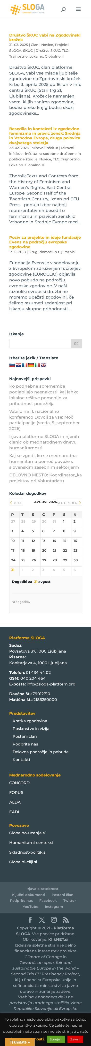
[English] (44, 365)
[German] (31, 365)
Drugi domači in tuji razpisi (52, 252)
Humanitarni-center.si (31, 842)
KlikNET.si (58, 939)
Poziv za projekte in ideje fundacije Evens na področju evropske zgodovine (45, 242)
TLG (65, 50)
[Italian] (37, 365)
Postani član (25, 736)
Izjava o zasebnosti (42, 889)
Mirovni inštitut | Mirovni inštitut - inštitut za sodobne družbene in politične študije (45, 154)
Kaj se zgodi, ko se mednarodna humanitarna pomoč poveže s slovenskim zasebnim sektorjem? (44, 461)
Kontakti (21, 759)
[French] (25, 365)
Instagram (54, 906)
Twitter (69, 900)
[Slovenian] (12, 365)
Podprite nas (25, 744)
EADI (14, 812)
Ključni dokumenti (28, 895)
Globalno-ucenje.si (27, 833)
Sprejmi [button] (56, 1039)
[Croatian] (18, 365)
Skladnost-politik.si (27, 852)
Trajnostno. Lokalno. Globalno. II (36, 56)
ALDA (15, 802)
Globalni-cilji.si (23, 862)
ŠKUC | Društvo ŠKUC (41, 50)
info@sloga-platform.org (51, 684)
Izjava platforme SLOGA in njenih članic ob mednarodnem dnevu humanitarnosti (44, 442)
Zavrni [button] (75, 1039)
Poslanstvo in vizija (31, 728)
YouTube (30, 906)
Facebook (48, 900)
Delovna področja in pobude (41, 752)
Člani (35, 45)
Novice (47, 45)
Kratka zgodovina (30, 721)
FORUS (16, 792)
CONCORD (19, 783)
